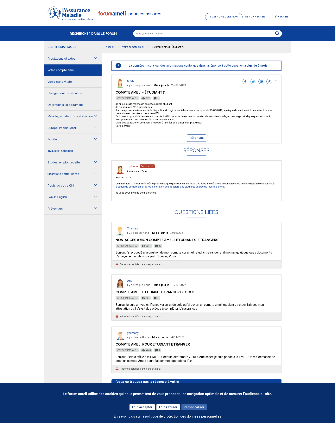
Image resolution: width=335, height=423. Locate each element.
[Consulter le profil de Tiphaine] (120, 173)
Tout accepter (142, 407)
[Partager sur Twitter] (253, 82)
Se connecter (255, 16)
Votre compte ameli (127, 98)
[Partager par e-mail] (261, 82)
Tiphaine (132, 166)
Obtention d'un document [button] (65, 105)
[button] (167, 20)
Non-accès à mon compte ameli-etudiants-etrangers (167, 240)
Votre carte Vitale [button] (59, 81)
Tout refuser (168, 407)
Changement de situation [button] (64, 93)
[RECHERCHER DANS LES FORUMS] (277, 33)
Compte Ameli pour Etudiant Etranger (153, 344)
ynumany (133, 332)
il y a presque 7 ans (137, 171)
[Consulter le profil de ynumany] (120, 339)
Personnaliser (194, 407)
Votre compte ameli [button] (61, 70)
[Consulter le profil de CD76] (120, 87)
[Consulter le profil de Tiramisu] (120, 234)
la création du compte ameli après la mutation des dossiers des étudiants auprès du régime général (195, 185)
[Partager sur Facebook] (245, 82)
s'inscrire (281, 16)
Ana (129, 280)
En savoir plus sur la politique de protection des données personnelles (167, 416)
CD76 (130, 81)
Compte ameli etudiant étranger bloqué (155, 292)
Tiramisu (132, 228)
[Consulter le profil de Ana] (120, 286)
